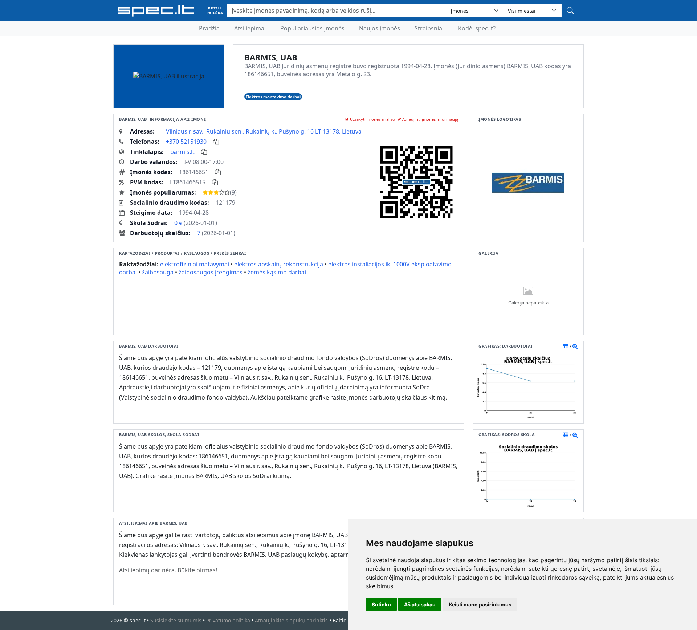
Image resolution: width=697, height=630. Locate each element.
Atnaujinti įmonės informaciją (430, 119)
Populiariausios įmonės (312, 28)
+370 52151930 (186, 142)
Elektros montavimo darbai (273, 96)
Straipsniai (429, 28)
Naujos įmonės (379, 28)
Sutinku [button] (381, 604)
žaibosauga (158, 272)
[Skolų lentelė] (565, 435)
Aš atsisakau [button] (420, 604)
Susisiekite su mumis (175, 620)
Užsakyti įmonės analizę (372, 119)
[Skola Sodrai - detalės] (575, 435)
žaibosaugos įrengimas (210, 272)
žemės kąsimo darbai (277, 272)
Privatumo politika (228, 620)
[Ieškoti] (570, 10)
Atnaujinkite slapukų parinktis (291, 620)
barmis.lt (182, 152)
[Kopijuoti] (216, 141)
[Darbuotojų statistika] (575, 346)
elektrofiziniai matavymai (194, 264)
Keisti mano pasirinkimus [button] (480, 604)
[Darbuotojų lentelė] (565, 346)
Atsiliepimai (250, 28)
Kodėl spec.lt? (477, 28)
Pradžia (209, 28)
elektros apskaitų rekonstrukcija (278, 264)
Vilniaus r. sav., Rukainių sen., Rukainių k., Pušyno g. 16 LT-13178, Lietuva (264, 131)
